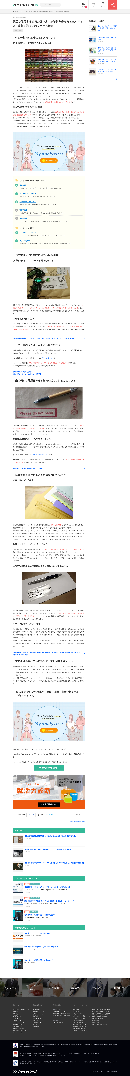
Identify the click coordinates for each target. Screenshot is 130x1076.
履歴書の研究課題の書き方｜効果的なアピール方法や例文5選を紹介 (47, 849)
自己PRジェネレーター (38, 1014)
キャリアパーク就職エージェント (21, 1009)
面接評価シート (37, 1026)
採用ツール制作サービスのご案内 (61, 1013)
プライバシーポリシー (78, 1014)
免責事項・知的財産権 (97, 1018)
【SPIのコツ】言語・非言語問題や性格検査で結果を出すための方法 (107, 28)
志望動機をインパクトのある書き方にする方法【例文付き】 (107, 70)
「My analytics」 (48, 358)
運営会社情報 (76, 1009)
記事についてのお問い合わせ (77, 821)
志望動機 (54, 987)
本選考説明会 (16, 1012)
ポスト (41, 815)
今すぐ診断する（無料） (50, 768)
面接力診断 (35, 1020)
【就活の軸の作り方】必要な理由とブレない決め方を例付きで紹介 (107, 50)
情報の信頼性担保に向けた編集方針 (101, 1014)
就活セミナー (16, 1014)
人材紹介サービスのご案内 (59, 1011)
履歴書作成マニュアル (40, 455)
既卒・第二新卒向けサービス (20, 1030)
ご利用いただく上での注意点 (99, 1016)
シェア (32, 815)
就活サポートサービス (18, 1028)
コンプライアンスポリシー (79, 1024)
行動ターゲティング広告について (81, 1016)
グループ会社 (76, 1012)
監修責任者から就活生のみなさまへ (101, 1009)
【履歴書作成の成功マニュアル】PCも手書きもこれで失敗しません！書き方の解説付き (54, 863)
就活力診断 (35, 1016)
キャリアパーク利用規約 (79, 1018)
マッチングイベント (18, 1020)
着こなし (97, 987)
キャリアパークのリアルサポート (100, 1012)
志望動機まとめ (37, 1022)
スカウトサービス (17, 1026)
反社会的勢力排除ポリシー (79, 1028)
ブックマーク (52, 815)
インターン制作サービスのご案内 (61, 1015)
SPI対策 (35, 1024)
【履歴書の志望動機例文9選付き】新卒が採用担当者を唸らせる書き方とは (50, 836)
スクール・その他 (17, 1033)
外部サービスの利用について (80, 1022)
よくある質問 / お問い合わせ (99, 1024)
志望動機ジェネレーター (39, 1012)
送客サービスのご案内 (58, 1022)
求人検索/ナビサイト (18, 1024)
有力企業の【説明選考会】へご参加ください (39, 915)
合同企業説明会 (17, 1016)
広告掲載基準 (95, 1020)
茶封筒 (21, 30)
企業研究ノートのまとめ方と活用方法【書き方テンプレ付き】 (107, 60)
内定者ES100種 (37, 1018)
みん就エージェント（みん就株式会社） (38, 933)
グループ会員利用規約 (78, 1020)
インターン (10, 987)
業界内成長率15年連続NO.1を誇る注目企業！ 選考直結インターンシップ (49, 901)
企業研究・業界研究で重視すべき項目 (107, 38)
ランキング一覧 (113, 79)
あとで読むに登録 (20, 815)
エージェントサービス (18, 1022)
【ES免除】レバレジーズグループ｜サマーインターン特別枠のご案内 (48, 887)
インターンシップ (17, 1018)
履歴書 (15, 30)
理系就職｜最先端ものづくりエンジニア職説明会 (41, 947)
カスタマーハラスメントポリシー (81, 1030)
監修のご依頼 (95, 1022)
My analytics (36, 1009)
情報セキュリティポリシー (79, 1026)
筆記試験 (76, 987)
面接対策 (119, 987)
